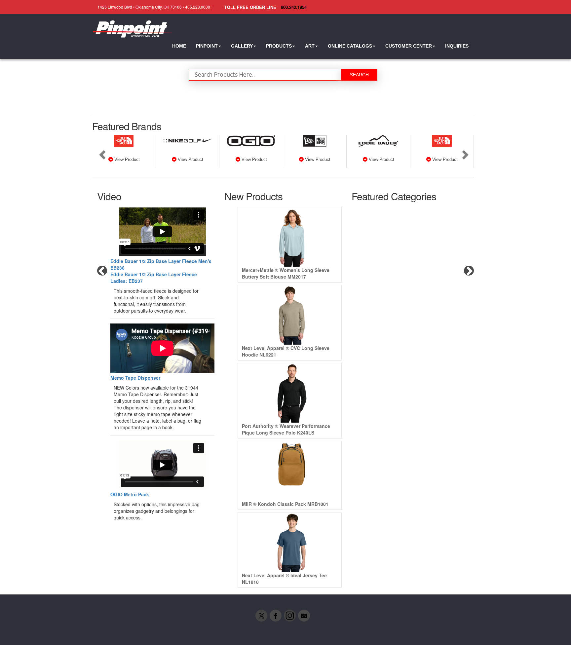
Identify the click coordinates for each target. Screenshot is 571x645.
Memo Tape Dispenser (135, 377)
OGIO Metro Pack (129, 494)
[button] (208, 46)
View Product (127, 159)
